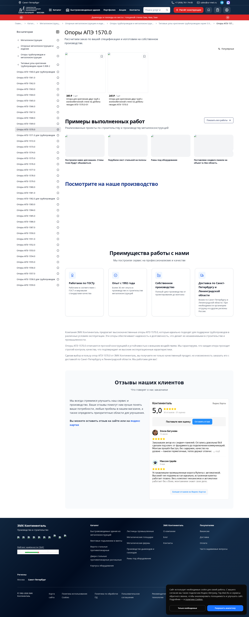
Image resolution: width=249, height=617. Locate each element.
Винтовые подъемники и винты (106, 540)
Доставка (204, 537)
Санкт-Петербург (37, 579)
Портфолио (109, 9)
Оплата (203, 543)
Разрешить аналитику (225, 608)
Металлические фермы (138, 543)
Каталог (57, 9)
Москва (21, 579)
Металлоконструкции (50, 23)
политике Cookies (194, 599)
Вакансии (204, 531)
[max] (228, 2)
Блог (165, 537)
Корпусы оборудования (102, 565)
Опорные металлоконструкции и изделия (85, 23)
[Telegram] (222, 2)
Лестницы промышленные (140, 531)
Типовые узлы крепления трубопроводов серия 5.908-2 (185, 23)
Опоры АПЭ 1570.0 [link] (225, 23)
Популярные (227, 48)
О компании (169, 531)
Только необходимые (187, 608)
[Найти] (167, 10)
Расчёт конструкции (190, 9)
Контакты (135, 9)
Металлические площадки (140, 537)
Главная (19, 23)
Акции (122, 9)
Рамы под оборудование (139, 558)
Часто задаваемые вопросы (214, 549)
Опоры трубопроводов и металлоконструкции (132, 23)
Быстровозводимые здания (85, 9)
